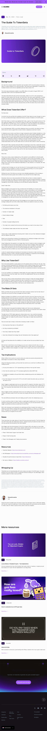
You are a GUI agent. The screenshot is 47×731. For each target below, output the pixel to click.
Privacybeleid (37, 711)
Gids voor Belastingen (11, 713)
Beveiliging (36, 717)
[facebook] (3, 76)
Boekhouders (4, 717)
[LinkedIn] (19, 76)
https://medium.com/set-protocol (21, 460)
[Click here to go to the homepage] (5, 7)
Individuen (3, 714)
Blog (10, 715)
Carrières (19, 714)
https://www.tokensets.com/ (18, 450)
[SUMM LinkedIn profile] (41, 708)
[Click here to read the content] (27, 76)
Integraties (3, 712)
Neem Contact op (20, 718)
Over (18, 712)
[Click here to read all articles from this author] (23, 501)
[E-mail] (44, 76)
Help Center (11, 718)
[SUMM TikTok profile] (45, 708)
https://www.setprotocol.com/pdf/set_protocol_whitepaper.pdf (26, 453)
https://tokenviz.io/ (26, 456)
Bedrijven (3, 720)
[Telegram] (35, 76)
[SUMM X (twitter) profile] (35, 708)
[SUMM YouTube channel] (38, 708)
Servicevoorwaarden (38, 714)
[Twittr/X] (11, 76)
